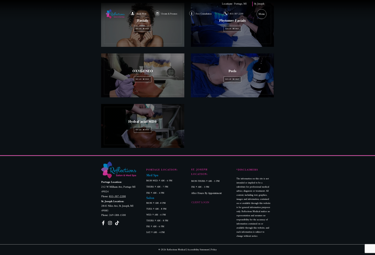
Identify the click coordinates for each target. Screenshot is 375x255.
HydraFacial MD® (142, 121)
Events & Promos (169, 14)
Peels (232, 71)
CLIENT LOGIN (200, 202)
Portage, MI (240, 4)
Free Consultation (204, 14)
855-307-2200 (236, 14)
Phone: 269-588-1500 (113, 215)
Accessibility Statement (198, 250)
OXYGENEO (142, 71)
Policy (214, 250)
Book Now (141, 14)
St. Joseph (259, 4)
